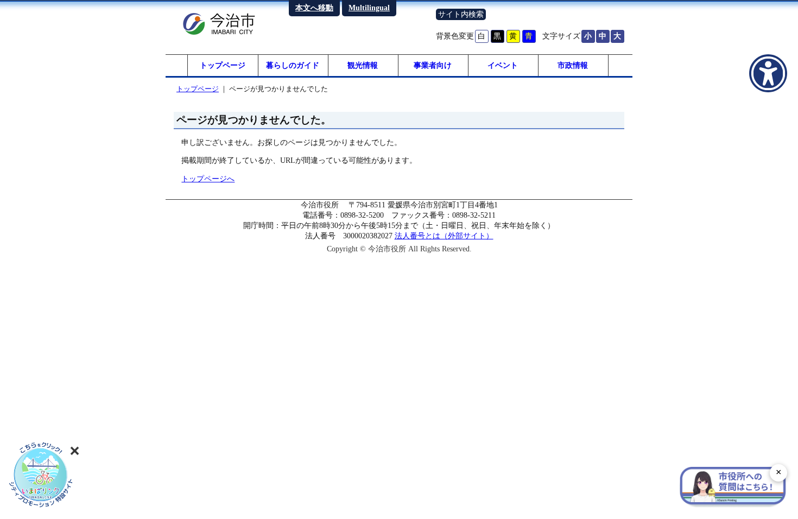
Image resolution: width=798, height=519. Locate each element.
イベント (502, 65)
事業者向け (433, 65)
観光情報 (362, 65)
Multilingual (369, 7)
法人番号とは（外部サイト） (444, 235)
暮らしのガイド (292, 65)
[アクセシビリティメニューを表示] (768, 73)
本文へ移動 (314, 7)
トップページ (222, 65)
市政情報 (573, 65)
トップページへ (208, 178)
